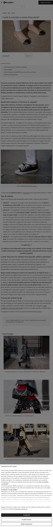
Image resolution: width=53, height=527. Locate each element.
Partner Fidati (29, 499)
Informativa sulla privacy (21, 509)
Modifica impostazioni (26, 524)
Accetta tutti (26, 515)
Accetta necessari (26, 519)
